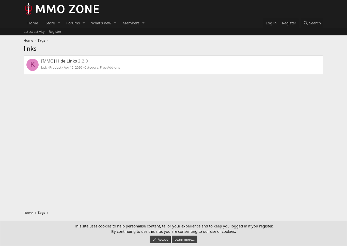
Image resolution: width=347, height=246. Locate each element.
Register (55, 31)
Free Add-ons (110, 67)
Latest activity (34, 31)
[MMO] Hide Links (59, 61)
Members (131, 22)
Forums (73, 22)
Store (50, 22)
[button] (58, 23)
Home (32, 22)
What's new (101, 22)
